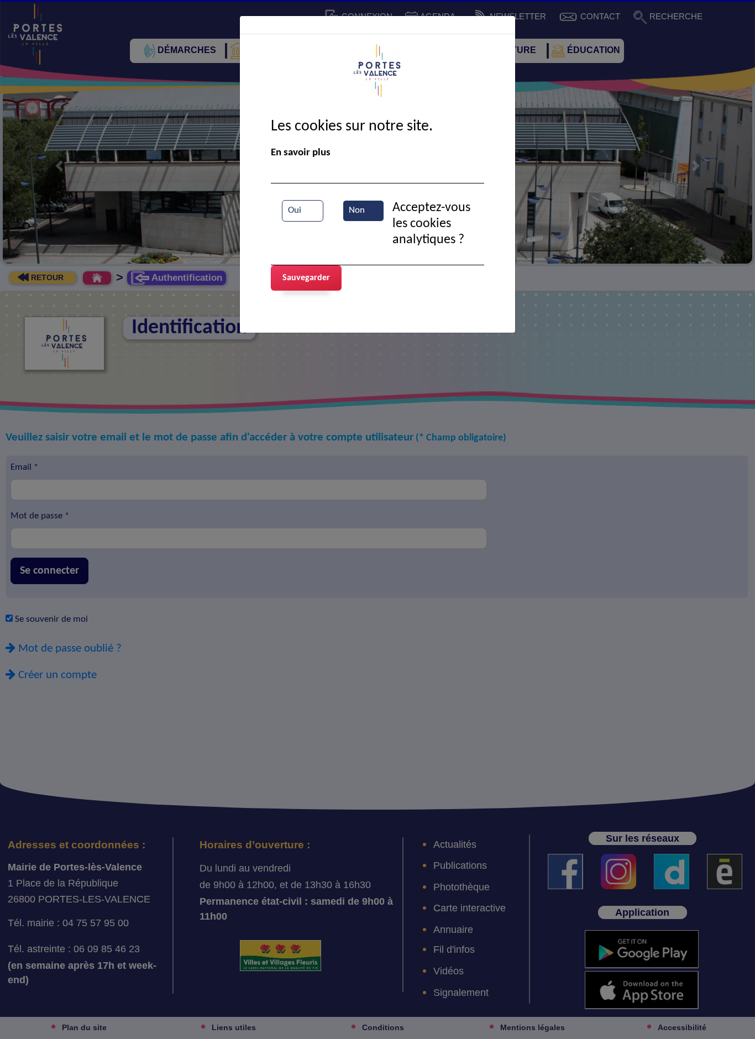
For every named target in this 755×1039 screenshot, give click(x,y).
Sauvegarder (306, 278)
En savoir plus (301, 153)
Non (357, 210)
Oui (294, 210)
